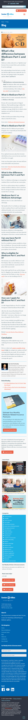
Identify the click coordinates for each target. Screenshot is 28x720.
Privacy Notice (17, 698)
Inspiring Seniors (7, 533)
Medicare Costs (7, 545)
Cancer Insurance (8, 520)
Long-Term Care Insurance (10, 537)
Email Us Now (8, 452)
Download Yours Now (10, 430)
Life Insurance (7, 535)
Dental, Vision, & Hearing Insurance (11, 526)
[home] (7, 15)
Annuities (6, 518)
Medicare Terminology (9, 555)
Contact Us (4, 639)
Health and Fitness (8, 532)
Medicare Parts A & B (8, 551)
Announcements (8, 516)
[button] (24, 14)
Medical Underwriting (8, 539)
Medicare (6, 541)
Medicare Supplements (9, 553)
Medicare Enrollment (8, 547)
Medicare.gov (8, 708)
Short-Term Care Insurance (10, 560)
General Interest (7, 530)
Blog (2, 634)
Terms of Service (5, 700)
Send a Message (9, 585)
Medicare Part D (7, 549)
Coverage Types (5, 632)
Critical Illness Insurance (9, 524)
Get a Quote (8, 589)
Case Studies (7, 522)
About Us (3, 636)
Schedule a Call (22, 10)
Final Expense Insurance (9, 528)
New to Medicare (7, 557)
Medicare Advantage (8, 543)
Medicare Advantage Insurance (16, 122)
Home (2, 21)
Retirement (6, 559)
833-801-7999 (9, 607)
